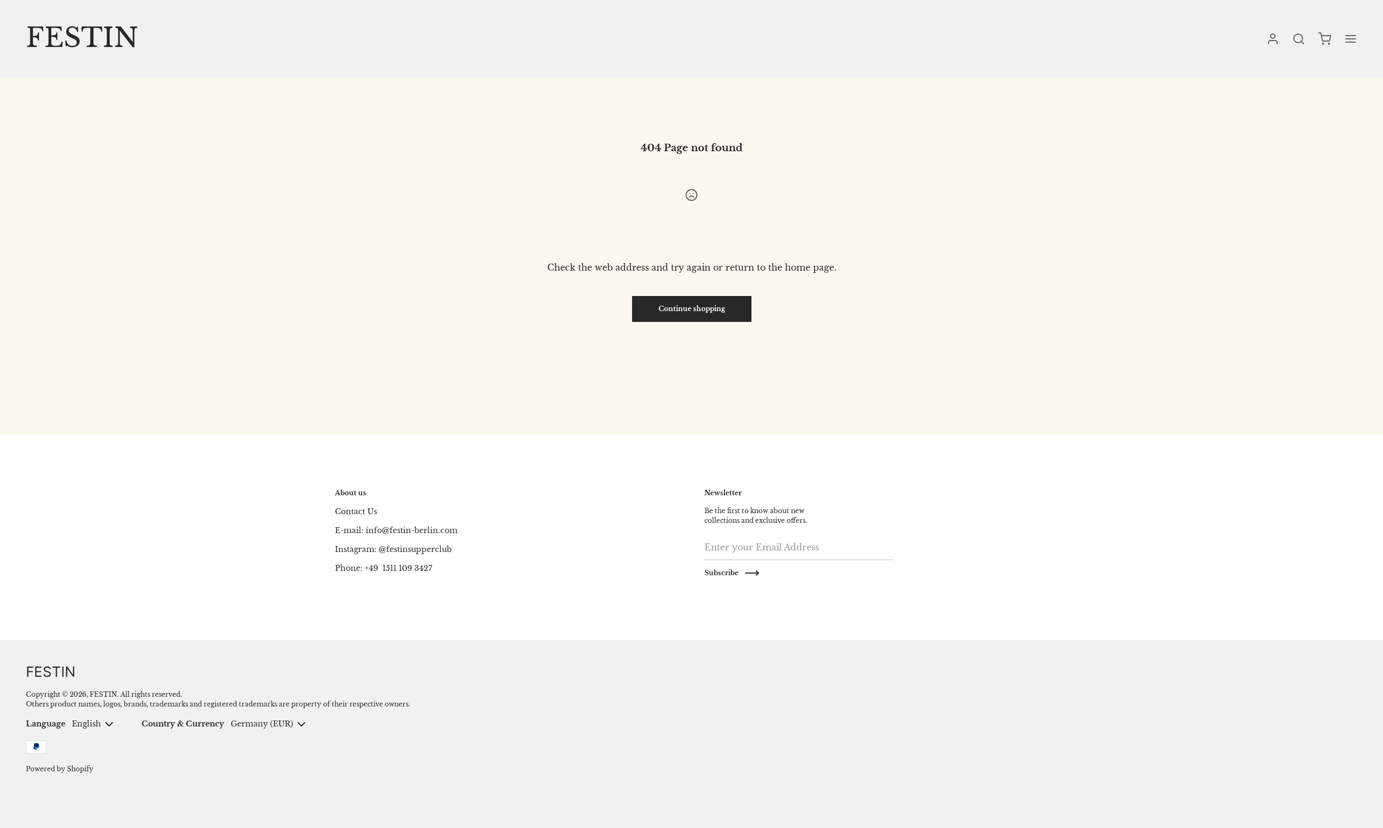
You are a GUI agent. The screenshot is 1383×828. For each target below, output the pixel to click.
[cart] (1325, 39)
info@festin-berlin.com (412, 530)
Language (45, 724)
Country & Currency (183, 724)
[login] (1273, 39)
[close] (1299, 39)
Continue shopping (692, 309)
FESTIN (103, 694)
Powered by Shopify (59, 769)
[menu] (1351, 39)
